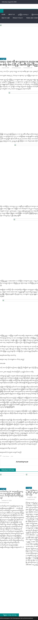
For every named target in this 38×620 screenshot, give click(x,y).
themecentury (28, 618)
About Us (11, 14)
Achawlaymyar (16, 68)
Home (3, 14)
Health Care (6, 18)
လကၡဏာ (3, 59)
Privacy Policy (18, 18)
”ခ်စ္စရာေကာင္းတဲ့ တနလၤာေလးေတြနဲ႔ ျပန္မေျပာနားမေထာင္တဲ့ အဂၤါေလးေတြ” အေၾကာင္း (11, 615)
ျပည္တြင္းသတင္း (23, 14)
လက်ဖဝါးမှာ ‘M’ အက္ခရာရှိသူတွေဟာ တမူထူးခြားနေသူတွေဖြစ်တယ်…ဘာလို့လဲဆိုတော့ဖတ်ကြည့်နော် (11, 494)
